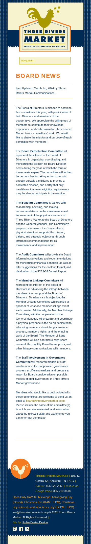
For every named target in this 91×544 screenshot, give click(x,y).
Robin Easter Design (35, 522)
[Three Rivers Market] (21, 478)
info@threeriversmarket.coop (31, 512)
